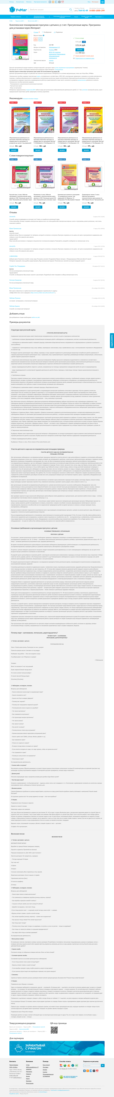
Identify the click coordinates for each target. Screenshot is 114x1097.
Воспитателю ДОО (24, 1029)
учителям (84, 90)
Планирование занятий (39, 1027)
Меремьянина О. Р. (54, 47)
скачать (51, 60)
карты (38, 76)
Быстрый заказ (20, 2)
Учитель (51, 50)
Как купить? (46, 1065)
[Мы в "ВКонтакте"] (50, 2)
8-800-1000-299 (97, 10)
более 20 (64, 1068)
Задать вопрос (112, 341)
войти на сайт (36, 317)
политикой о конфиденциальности (60, 1090)
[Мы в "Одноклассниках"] (53, 2)
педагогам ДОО (30, 90)
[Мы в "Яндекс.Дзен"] (59, 2)
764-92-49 (81, 10)
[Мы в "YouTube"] (62, 2)
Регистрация (95, 2)
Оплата (45, 1069)
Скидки (45, 1072)
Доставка (45, 1067)
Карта (28, 1078)
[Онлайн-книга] (40, 39)
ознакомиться (59, 69)
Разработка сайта (14, 1093)
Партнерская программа (40, 2)
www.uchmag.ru (43, 1092)
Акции (28, 1076)
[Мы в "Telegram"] (56, 2)
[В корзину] (102, 2)
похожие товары (30, 98)
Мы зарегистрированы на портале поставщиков (68, 1077)
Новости (28, 1074)
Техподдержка (13, 1065)
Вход (89, 2)
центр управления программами (64, 67)
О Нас (28, 1065)
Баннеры (28, 1081)
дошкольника (82, 80)
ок (102, 1065)
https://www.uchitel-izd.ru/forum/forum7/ (43, 293)
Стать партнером (30, 1051)
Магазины (28, 2)
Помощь (11, 2)
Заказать (79, 49)
